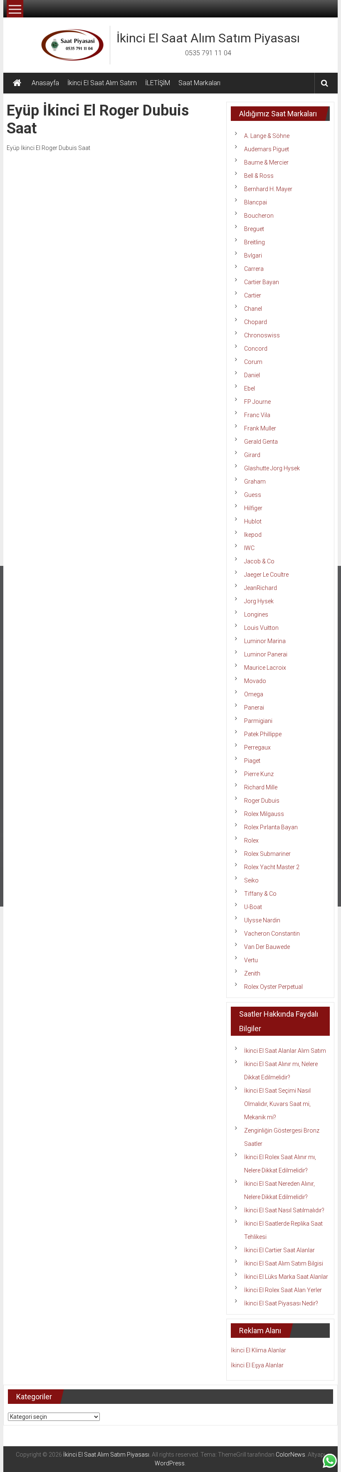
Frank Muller (260, 428)
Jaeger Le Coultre (266, 574)
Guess (252, 494)
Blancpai (255, 202)
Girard (252, 455)
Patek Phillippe (263, 734)
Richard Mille (260, 787)
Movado (255, 681)
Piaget (252, 760)
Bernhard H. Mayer (268, 189)
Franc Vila (257, 415)
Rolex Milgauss (264, 814)
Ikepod (253, 534)
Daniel (252, 375)
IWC (249, 548)
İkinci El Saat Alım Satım (102, 83)
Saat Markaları (199, 83)
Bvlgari (253, 255)
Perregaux (257, 747)
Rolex (251, 840)
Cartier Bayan (261, 282)
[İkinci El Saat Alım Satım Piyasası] (17, 83)
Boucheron (259, 215)
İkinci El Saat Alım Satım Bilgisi (283, 1263)
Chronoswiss (262, 335)
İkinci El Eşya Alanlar (257, 1365)
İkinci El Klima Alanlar (258, 1350)
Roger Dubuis (261, 800)
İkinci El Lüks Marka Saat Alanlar (286, 1276)
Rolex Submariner (267, 853)
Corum (253, 362)
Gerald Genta (261, 441)
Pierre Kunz (259, 774)
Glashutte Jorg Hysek (272, 468)
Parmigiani (258, 721)
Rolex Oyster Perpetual (273, 986)
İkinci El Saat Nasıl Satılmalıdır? (284, 1210)
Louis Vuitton (261, 627)
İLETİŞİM (157, 83)
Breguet (254, 229)
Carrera (254, 268)
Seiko (251, 880)
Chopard (255, 322)
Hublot (253, 521)
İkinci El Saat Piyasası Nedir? (281, 1303)
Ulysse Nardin (262, 920)
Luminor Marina (265, 641)
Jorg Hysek (259, 601)
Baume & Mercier (266, 162)
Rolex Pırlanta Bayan (271, 827)
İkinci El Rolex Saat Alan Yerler (283, 1290)
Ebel (249, 388)
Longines (256, 614)
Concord (255, 348)
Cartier (252, 295)
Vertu (251, 960)
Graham (255, 481)
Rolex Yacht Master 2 (271, 867)
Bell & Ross (259, 175)
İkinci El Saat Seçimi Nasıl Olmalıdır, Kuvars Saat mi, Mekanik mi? (277, 1104)
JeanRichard (260, 588)
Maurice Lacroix (265, 667)
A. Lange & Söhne (266, 136)
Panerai (254, 707)
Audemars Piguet (266, 149)
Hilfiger (253, 508)
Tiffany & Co (260, 893)
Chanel (253, 308)
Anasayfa (45, 83)
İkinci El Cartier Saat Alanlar (279, 1250)
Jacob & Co (259, 561)
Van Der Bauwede (267, 947)
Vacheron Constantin (272, 933)
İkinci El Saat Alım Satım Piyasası (208, 38)
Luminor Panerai (265, 654)
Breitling (254, 242)
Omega (253, 694)
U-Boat (253, 907)
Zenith (252, 973)
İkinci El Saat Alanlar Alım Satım (285, 1050)
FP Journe (257, 401)
